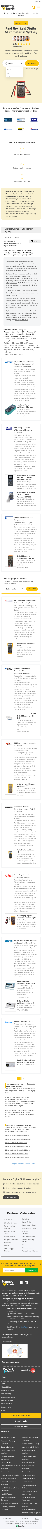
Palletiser (25, 1219)
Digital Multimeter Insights (14, 354)
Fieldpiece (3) (28, 253)
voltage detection (11, 283)
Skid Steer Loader (28, 1237)
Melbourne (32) (9, 332)
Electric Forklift (9, 1237)
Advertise (38, 2)
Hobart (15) (19, 334)
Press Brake (26, 1222)
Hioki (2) (6, 255)
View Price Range (32, 69)
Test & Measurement (11, 244)
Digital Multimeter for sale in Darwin (17, 1157)
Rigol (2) (24, 255)
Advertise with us (6, 1404)
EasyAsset (24, 1327)
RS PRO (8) (29, 250)
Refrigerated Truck (29, 1228)
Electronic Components (8, 1472)
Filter (36, 241)
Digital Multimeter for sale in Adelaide (17, 1146)
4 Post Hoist (8, 1220)
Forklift (6, 1246)
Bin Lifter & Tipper (10, 1223)
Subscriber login (21, 1426)
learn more (10, 1197)
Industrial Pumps (6, 1494)
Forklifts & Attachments (8, 1479)
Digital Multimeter (10, 246)
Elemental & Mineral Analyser (22, 343)
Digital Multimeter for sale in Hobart (16, 1154)
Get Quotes (32, 63)
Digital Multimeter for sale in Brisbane (17, 1150)
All (30, 255)
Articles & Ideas (6, 1387)
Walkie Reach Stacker (30, 1251)
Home (3, 1384)
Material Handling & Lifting (30, 1444)
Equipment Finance (11, 1240)
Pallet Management (28, 1462)
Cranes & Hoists (6, 1462)
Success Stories (6, 1407)
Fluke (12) (19, 250)
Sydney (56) (22, 330)
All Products (8, 241)
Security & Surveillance (29, 1472)
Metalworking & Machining (30, 1447)
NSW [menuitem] (9, 70)
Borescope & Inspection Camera (15, 339)
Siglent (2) (15, 255)
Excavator (7, 1243)
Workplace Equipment (29, 1509)
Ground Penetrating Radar (21, 348)
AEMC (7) (7, 253)
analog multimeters (21, 320)
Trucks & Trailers (27, 1482)
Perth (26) (20, 332)
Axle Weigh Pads (26, 336)
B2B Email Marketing (8, 1397)
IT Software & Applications (9, 1503)
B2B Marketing (6, 1394)
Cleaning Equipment (7, 1447)
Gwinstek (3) (16, 253)
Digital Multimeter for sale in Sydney (17, 1136)
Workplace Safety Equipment (31, 1513)
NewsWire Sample (7, 1400)
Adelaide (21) (31, 332)
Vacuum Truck (27, 1248)
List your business (21, 1415)
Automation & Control (8, 1438)
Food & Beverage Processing (10, 1475)
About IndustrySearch (8, 1390)
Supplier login (21, 1421)
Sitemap (3, 1410)
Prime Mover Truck (29, 1225)
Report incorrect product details (23, 1164)
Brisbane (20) (8, 334)
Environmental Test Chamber (14, 345)
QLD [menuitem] (8, 77)
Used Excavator (28, 1245)
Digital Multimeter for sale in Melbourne (18, 1139)
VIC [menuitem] (8, 73)
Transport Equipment (28, 1479)
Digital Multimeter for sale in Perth (16, 1143)
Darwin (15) (30, 334)
